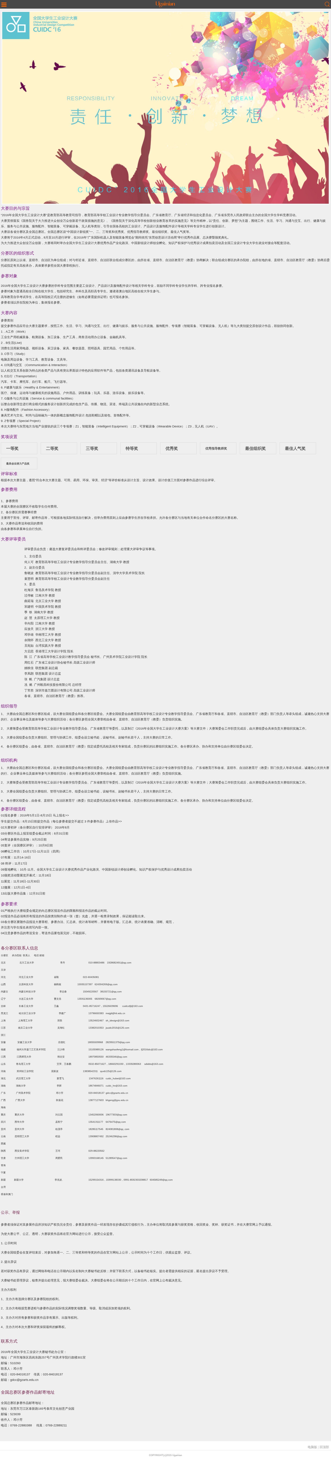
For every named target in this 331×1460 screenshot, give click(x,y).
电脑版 (312, 1447)
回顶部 (324, 1447)
